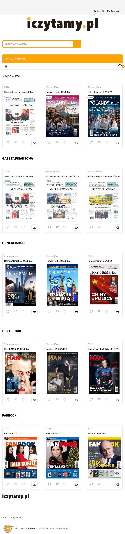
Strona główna (53, 87)
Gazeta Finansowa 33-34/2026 (62, 176)
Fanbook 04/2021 (97, 433)
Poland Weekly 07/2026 (100, 92)
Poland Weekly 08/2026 (58, 92)
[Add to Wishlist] (23, 143)
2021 (48, 428)
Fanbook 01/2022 (13, 433)
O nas (4, 517)
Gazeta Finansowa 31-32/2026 (104, 176)
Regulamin (16, 517)
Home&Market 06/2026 (58, 261)
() (99, 11)
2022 (7, 428)
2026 (7, 87)
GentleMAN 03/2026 (56, 349)
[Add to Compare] (8, 143)
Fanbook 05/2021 (55, 433)
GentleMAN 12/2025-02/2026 (103, 349)
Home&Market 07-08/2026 (18, 261)
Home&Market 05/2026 (100, 261)
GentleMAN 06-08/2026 (17, 349)
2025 (90, 344)
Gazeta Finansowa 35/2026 (19, 92)
